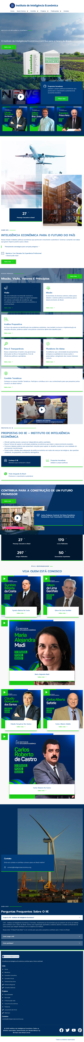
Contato (66, 11)
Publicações (55, 11)
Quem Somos (21, 11)
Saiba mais (7, 308)
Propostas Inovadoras (55, 86)
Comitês (33, 11)
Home (12, 11)
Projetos (43, 11)
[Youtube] (74, 1030)
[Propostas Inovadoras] (44, 86)
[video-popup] (21, 97)
